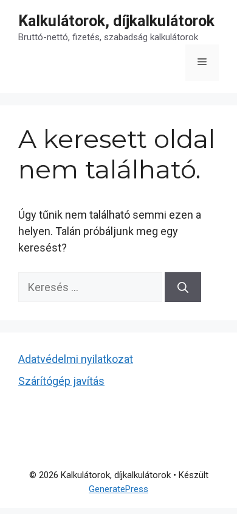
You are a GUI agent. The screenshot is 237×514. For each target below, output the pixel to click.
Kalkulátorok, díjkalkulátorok (116, 21)
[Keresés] (183, 287)
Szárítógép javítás (61, 381)
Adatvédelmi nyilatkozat (75, 359)
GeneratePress (118, 489)
